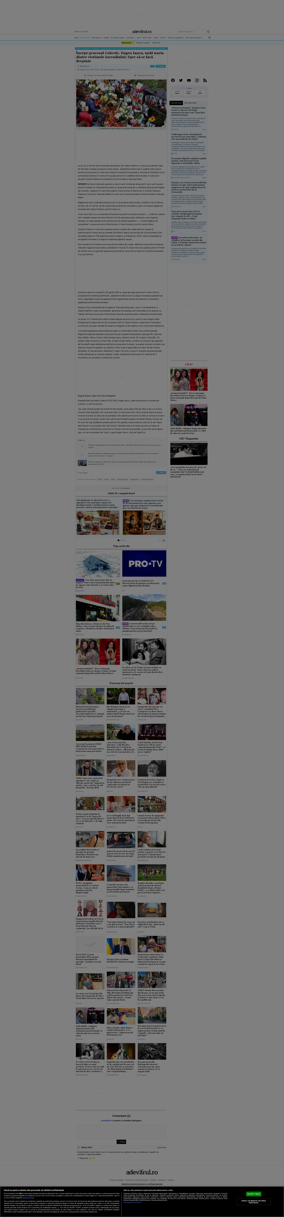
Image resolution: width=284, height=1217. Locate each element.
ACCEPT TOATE (253, 1194)
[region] (142, 1201)
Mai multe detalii (28, 1198)
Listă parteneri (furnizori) (132, 1202)
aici (58, 1207)
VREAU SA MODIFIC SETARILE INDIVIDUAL (253, 1202)
